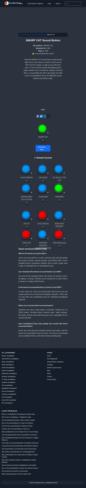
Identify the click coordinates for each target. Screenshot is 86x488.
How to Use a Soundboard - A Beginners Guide (16, 417)
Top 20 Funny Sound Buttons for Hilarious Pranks (17, 426)
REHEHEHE (59, 196)
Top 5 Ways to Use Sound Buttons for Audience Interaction (20, 443)
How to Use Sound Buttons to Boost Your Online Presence (20, 468)
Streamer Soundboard (8, 376)
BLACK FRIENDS (27, 177)
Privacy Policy (51, 379)
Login (49, 3)
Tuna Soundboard (7, 385)
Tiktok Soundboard (7, 365)
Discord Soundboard (8, 391)
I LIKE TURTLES (43, 223)
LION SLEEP (43, 177)
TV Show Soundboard (8, 379)
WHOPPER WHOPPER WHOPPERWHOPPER (43, 245)
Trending (49, 365)
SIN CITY (26, 223)
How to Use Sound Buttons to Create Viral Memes (17, 423)
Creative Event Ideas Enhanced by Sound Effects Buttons (20, 446)
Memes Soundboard (8, 356)
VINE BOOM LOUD (59, 243)
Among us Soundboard (9, 394)
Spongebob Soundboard (9, 388)
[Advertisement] (43, 19)
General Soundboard (8, 367)
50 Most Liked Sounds (54, 367)
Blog (48, 370)
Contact (49, 376)
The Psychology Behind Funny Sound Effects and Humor (19, 435)
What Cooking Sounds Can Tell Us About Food (16, 474)
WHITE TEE (27, 243)
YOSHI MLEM (43, 196)
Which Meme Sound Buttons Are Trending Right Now (18, 452)
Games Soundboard (8, 370)
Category (28, 34)
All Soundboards (52, 359)
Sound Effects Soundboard (10, 359)
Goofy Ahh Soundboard (9, 400)
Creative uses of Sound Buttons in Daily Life (15, 429)
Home (21, 3)
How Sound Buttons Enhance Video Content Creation (18, 420)
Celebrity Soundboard (8, 382)
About (49, 373)
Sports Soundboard (8, 362)
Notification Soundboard (9, 373)
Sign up (58, 3)
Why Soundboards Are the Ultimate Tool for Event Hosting (20, 432)
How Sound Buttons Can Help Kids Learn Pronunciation (19, 449)
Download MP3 (41, 148)
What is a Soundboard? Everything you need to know (18, 414)
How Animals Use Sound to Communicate (15, 471)
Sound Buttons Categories (35, 3)
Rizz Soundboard (7, 403)
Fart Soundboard (7, 397)
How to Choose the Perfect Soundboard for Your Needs (19, 465)
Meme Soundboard (39, 34)
